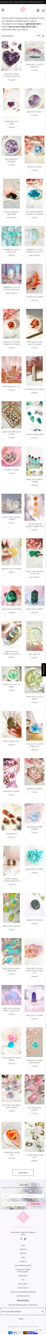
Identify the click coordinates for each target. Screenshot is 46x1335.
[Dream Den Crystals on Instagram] (21, 1239)
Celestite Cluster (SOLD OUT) (34, 745)
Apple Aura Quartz (11, 926)
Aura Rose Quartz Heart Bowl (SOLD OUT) (34, 970)
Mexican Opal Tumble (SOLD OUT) (11, 652)
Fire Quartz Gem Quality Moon (34, 343)
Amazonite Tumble (34, 869)
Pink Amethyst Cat (11, 386)
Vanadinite (11, 834)
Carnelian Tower (34, 297)
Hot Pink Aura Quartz (34, 1109)
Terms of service (23, 1288)
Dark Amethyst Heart (11, 122)
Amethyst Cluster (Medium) (34, 65)
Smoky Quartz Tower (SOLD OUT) (11, 880)
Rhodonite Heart (11, 791)
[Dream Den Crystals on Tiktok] (25, 1239)
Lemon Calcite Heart (11, 569)
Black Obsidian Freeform (11, 213)
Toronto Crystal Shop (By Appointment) (23, 1292)
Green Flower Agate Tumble (11, 433)
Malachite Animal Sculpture (34, 572)
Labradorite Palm (34, 920)
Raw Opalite (34, 654)
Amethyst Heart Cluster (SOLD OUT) (11, 75)
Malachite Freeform (11, 609)
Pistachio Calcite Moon (34, 698)
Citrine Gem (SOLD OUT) (34, 1156)
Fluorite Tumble (11, 470)
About (23, 1245)
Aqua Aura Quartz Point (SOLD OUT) (11, 1009)
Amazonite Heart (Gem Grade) (34, 1061)
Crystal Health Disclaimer (23, 1265)
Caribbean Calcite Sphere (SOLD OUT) (34, 250)
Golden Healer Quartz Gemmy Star (34, 525)
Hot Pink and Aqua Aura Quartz (11, 1106)
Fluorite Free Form (34, 434)
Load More (23, 1172)
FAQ (23, 1280)
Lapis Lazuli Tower (34, 1015)
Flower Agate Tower (34, 389)
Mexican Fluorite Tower (34, 480)
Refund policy (23, 1276)
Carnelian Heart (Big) (12, 1153)
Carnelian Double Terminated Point (11, 343)
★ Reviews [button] (44, 670)
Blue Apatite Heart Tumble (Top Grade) (34, 213)
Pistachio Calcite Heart (11, 685)
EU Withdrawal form (23, 1296)
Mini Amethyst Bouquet (11, 160)
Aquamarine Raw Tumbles (35, 828)
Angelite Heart (34, 167)
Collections (23, 1249)
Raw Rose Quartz (35, 789)
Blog (23, 1257)
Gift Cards (23, 1253)
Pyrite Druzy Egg (11, 741)
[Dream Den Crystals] (23, 10)
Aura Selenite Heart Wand (11, 1059)
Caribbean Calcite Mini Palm (11, 250)
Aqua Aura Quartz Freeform (11, 969)
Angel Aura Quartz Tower (11, 518)
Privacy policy (23, 1284)
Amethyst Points (34, 112)
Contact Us (23, 1261)
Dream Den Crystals (19, 1327)
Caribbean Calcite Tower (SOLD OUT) (11, 288)
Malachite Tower (34, 609)
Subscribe (35, 1204)
